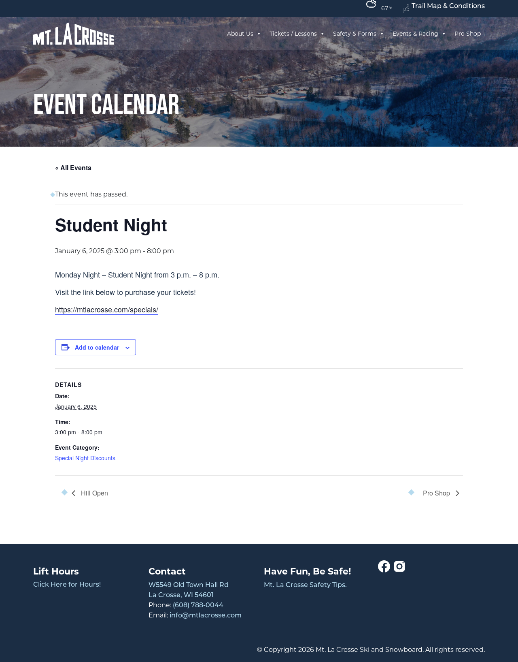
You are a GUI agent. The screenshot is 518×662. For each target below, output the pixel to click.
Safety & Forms (354, 33)
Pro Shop (467, 33)
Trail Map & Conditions (448, 6)
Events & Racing (415, 33)
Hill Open (93, 493)
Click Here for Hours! (67, 585)
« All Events (73, 167)
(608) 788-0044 (198, 605)
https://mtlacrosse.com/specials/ (106, 309)
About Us (240, 33)
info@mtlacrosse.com (206, 616)
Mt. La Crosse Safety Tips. (305, 585)
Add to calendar (97, 347)
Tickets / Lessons (293, 33)
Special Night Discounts (85, 458)
